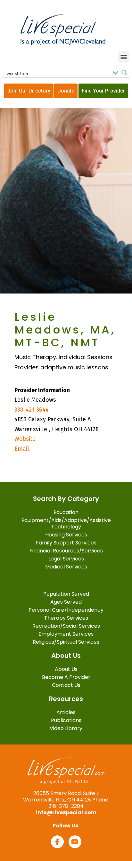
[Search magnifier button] (124, 72)
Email (21, 448)
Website (25, 438)
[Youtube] (75, 841)
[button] (123, 56)
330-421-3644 (31, 409)
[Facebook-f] (57, 841)
